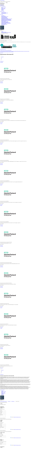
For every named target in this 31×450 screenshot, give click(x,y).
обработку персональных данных (17, 429)
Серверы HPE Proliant (3, 12)
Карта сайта (9, 401)
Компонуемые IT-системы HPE (4, 18)
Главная (2, 31)
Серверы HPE (2, 15)
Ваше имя (1, 423)
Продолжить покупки (2, 407)
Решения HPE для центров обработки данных (6, 19)
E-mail (1, 413)
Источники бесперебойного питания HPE (5, 22)
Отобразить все (1, 61)
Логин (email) (1, 435)
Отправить (1, 432)
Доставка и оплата (3, 8)
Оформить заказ (2, 406)
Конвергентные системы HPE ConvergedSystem (6, 20)
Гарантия (2, 9)
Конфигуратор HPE (2, 11)
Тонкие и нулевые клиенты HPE (4, 21)
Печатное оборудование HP (4, 24)
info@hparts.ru (12, 401)
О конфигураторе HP (3, 391)
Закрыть (4, 432)
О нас (2, 7)
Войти (1, 439)
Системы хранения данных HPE (4, 16)
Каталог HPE (1, 14)
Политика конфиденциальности (3, 401)
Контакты (2, 10)
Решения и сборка (3, 392)
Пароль (1, 436)
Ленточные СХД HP (3, 13)
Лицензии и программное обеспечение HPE (6, 32)
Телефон (1, 412)
